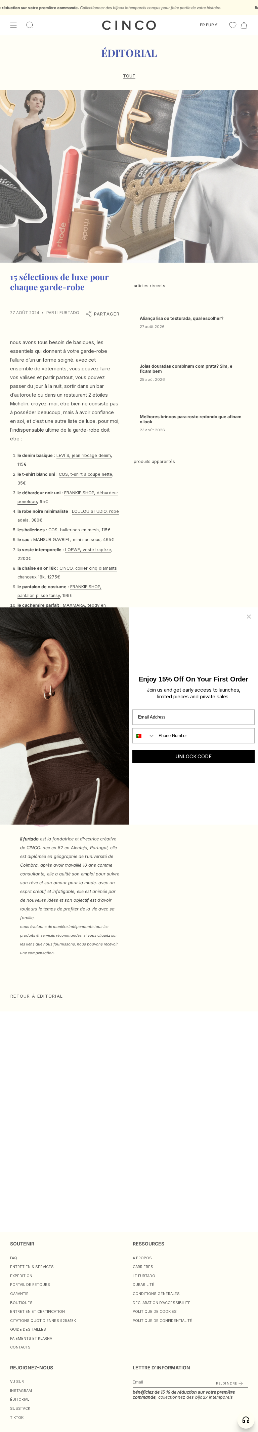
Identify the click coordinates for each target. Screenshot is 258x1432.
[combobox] (144, 735)
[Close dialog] (249, 616)
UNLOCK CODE (193, 757)
